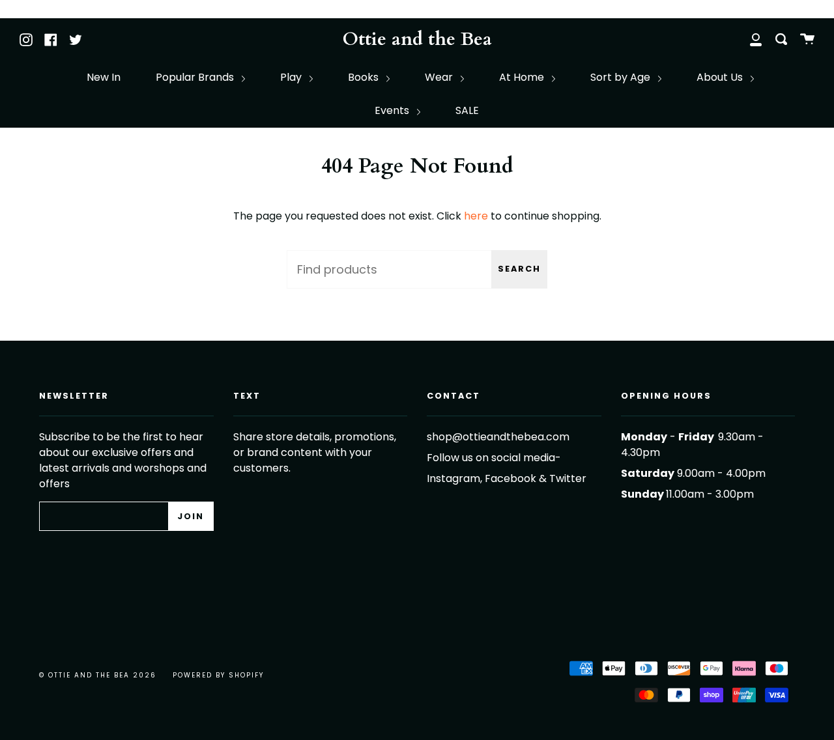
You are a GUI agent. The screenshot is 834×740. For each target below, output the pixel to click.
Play (292, 77)
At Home (523, 77)
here (476, 215)
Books (364, 77)
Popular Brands (196, 77)
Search (519, 268)
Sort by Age (621, 77)
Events (393, 110)
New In (104, 77)
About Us (721, 77)
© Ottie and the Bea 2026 (97, 675)
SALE (467, 110)
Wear (440, 77)
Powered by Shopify (218, 675)
